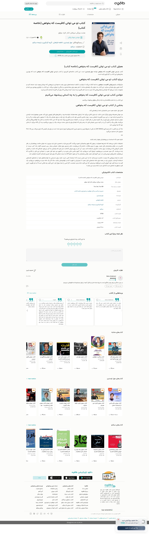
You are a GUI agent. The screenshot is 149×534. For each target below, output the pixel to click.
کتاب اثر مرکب (69, 497)
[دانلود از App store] (70, 478)
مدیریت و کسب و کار (97, 191)
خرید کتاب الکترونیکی (67, 51)
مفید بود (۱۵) (118, 286)
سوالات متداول (83, 518)
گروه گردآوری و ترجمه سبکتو (95, 205)
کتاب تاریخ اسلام (53, 505)
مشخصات (90, 14)
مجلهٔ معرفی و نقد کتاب (81, 508)
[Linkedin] (41, 514)
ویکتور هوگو (39, 508)
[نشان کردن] (121, 54)
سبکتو (101, 209)
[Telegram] (48, 514)
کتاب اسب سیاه (69, 494)
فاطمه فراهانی (99, 200)
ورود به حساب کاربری (31, 3)
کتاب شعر (55, 500)
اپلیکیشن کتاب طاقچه (82, 502)
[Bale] (51, 514)
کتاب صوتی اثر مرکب (67, 505)
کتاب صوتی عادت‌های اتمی (66, 508)
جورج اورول (40, 500)
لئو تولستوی (39, 505)
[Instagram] (30, 514)
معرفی (118, 14)
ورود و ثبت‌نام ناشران (114, 518)
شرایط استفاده (93, 518)
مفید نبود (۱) (109, 286)
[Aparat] (34, 514)
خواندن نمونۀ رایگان (74, 38)
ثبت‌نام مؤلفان (103, 518)
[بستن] (118, 519)
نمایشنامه (55, 494)
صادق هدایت (39, 489)
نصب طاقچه (28, 9)
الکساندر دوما (39, 502)
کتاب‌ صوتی (54, 491)
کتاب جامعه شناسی (52, 497)
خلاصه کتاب (77, 191)
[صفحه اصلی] (119, 3)
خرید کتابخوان (84, 500)
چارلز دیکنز (40, 494)
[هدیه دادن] (121, 48)
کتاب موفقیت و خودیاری (51, 502)
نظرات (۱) (62, 14)
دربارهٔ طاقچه (84, 491)
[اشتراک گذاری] (121, 43)
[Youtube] (44, 514)
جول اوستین (100, 195)
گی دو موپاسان (39, 497)
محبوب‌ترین (29, 270)
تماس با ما (85, 489)
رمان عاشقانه (54, 489)
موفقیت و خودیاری (87, 191)
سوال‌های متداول (83, 494)
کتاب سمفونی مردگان (67, 500)
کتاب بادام (70, 489)
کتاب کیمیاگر (69, 491)
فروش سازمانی (84, 497)
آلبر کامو (40, 491)
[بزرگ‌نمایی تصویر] (94, 54)
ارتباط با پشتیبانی (72, 518)
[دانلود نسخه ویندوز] (55, 478)
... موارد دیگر (39, 478)
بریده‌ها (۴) (33, 14)
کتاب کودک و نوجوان (52, 508)
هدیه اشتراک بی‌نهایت (82, 505)
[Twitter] (37, 514)
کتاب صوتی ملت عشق (67, 502)
